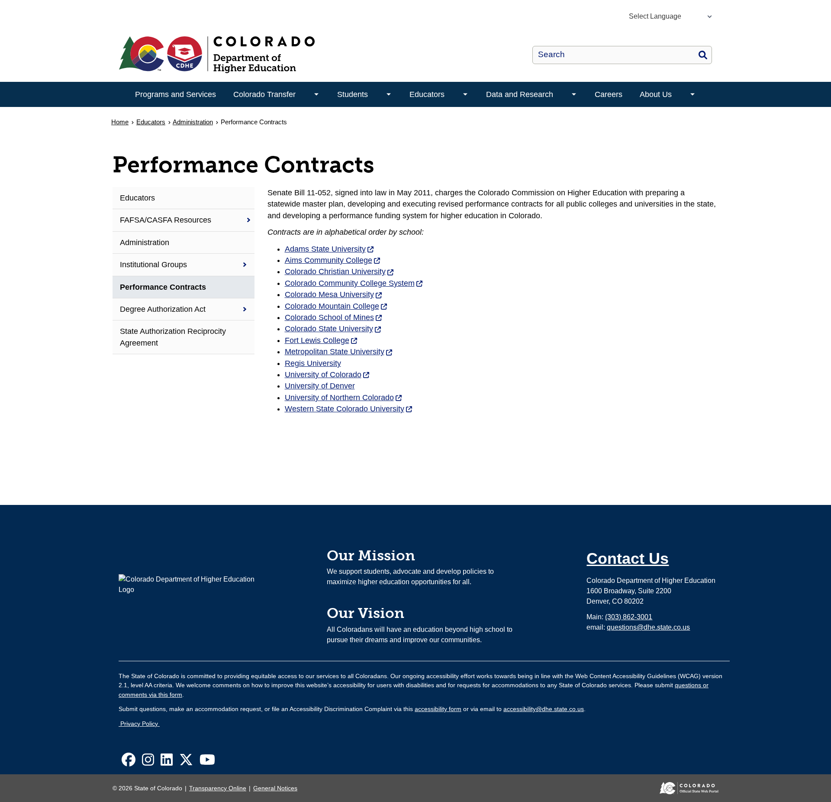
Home (120, 122)
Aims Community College (333, 260)
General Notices (275, 788)
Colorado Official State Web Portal (682, 788)
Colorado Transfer (264, 94)
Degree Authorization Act (163, 309)
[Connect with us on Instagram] (148, 762)
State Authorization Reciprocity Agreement (173, 337)
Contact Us (627, 558)
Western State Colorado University (349, 408)
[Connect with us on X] (186, 762)
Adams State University (329, 249)
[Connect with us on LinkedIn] (167, 762)
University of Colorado (327, 374)
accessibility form (438, 708)
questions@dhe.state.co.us (648, 627)
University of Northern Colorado (344, 397)
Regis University (313, 363)
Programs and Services (175, 94)
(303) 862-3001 (628, 617)
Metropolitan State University (339, 351)
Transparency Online (217, 788)
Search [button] (703, 55)
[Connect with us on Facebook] (128, 762)
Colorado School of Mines (334, 317)
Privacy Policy (139, 723)
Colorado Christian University (339, 271)
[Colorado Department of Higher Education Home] (289, 54)
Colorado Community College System (354, 283)
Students (352, 94)
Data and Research (519, 94)
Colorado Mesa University (334, 294)
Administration (193, 122)
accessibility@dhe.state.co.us (543, 708)
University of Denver (320, 386)
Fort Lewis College (321, 340)
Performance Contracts (163, 287)
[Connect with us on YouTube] (207, 762)
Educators (426, 94)
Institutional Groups (153, 264)
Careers (608, 94)
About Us (656, 94)
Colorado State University (333, 328)
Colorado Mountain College (336, 306)
